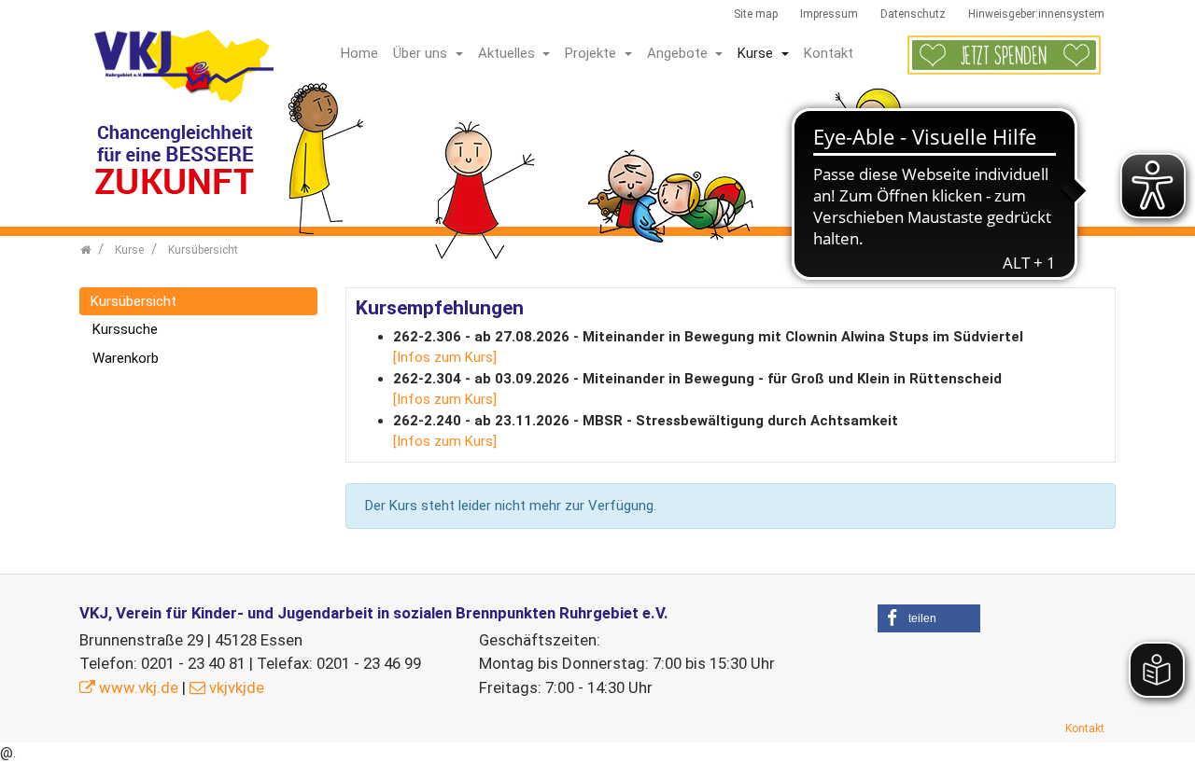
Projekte (592, 53)
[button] (929, 618)
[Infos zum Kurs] (445, 357)
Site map (756, 14)
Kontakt (828, 53)
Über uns (422, 53)
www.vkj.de (138, 687)
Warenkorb (125, 358)
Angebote (679, 53)
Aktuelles (508, 53)
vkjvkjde (236, 687)
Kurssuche (125, 329)
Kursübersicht (133, 301)
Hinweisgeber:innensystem (1036, 14)
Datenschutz (913, 14)
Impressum (829, 14)
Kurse (757, 53)
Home (359, 53)
